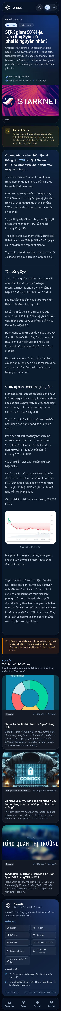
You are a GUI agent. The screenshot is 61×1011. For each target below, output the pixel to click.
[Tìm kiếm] (39, 7)
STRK (22, 160)
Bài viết (8, 19)
